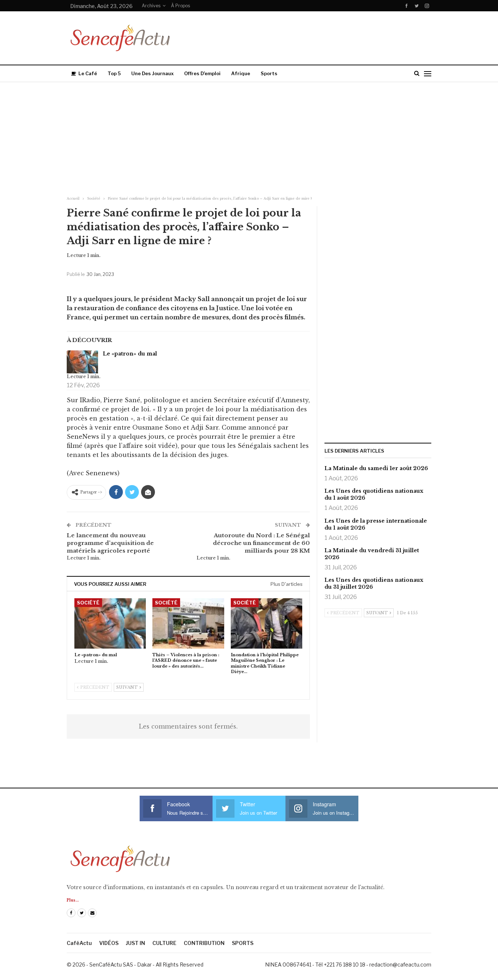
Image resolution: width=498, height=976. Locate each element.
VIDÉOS (108, 943)
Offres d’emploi (202, 73)
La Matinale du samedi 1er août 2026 (376, 468)
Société (88, 603)
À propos (180, 5)
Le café (87, 73)
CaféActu (79, 943)
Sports (269, 73)
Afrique (240, 73)
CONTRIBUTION (204, 943)
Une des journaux (152, 73)
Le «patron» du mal (130, 353)
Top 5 (114, 73)
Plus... (73, 900)
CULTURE (164, 943)
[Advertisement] (249, 137)
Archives (151, 5)
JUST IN (135, 943)
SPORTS (242, 943)
